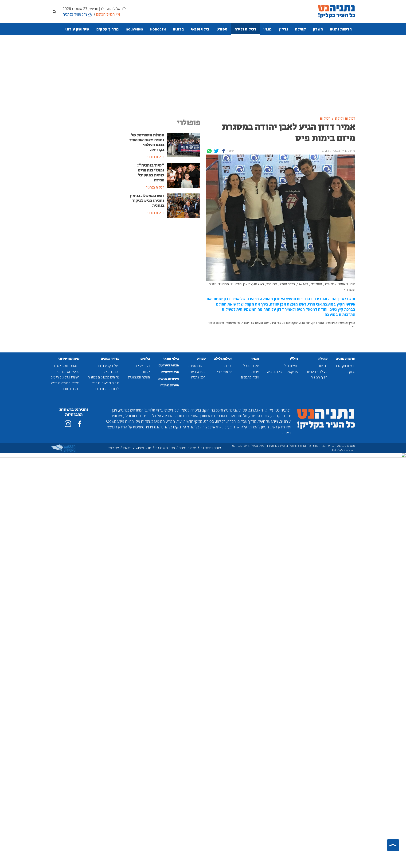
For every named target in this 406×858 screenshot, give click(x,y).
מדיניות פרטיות (165, 448)
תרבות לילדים (170, 372)
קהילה (300, 29)
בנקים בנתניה (70, 388)
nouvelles (134, 29)
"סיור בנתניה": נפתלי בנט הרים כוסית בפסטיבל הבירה (150, 172)
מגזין (267, 29)
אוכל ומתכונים (250, 377)
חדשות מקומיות (345, 365)
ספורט (221, 29)
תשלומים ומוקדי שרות (66, 365)
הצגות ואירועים (169, 365)
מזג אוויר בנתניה (74, 14)
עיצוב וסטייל (251, 365)
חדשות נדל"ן (290, 365)
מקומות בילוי (224, 372)
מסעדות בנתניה (168, 378)
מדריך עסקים (107, 29)
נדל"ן (283, 29)
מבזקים (351, 371)
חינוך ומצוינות (319, 377)
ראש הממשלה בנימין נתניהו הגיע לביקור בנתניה (147, 201)
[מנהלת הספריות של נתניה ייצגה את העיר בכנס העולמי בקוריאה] (183, 144)
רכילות (228, 365)
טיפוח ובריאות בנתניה (105, 383)
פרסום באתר (187, 448)
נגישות (127, 448)
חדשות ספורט (196, 365)
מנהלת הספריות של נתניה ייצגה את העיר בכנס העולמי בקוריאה (146, 142)
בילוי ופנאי (200, 29)
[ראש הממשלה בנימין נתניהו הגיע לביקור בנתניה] (183, 205)
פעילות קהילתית (317, 371)
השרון (318, 29)
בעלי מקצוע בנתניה (107, 365)
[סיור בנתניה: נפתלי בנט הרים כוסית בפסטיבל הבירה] (183, 175)
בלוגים (178, 29)
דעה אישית (143, 365)
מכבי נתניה (198, 377)
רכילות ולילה (245, 29)
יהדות (146, 371)
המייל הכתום (105, 14)
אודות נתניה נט (210, 448)
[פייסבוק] (79, 423)
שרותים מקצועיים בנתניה (103, 377)
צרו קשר (113, 448)
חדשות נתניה (341, 29)
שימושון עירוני (77, 29)
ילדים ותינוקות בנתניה (105, 388)
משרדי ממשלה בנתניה (65, 383)
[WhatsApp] (209, 151)
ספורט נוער (198, 371)
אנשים (255, 371)
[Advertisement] (203, 76)
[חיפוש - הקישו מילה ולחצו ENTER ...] (54, 11)
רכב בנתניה (111, 371)
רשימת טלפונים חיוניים (65, 377)
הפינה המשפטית (139, 377)
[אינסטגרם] (68, 423)
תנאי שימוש (143, 448)
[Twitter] (216, 151)
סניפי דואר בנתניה (67, 371)
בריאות (323, 365)
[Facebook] (223, 151)
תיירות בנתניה (169, 385)
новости (158, 29)
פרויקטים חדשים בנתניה (282, 371)
